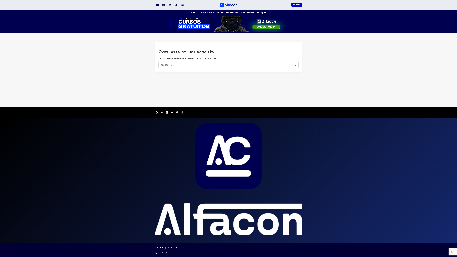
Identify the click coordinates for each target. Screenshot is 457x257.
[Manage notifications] (451, 252)
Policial (195, 13)
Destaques (261, 13)
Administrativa (208, 13)
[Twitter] (162, 112)
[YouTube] (157, 5)
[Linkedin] (170, 5)
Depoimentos (232, 13)
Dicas (242, 13)
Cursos (297, 5)
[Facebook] (163, 5)
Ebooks (250, 13)
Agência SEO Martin (163, 253)
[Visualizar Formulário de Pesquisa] (270, 13)
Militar (220, 13)
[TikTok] (176, 5)
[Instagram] (182, 5)
